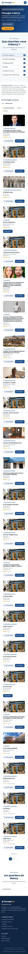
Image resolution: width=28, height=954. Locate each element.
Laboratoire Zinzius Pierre (11, 252)
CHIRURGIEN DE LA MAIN (9, 470)
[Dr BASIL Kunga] (14, 182)
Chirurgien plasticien (6, 922)
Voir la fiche (19, 141)
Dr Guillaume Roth (9, 162)
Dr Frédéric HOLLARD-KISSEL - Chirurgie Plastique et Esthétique (14, 131)
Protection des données (9, 949)
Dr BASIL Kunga (8, 192)
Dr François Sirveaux (9, 656)
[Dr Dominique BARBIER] (14, 738)
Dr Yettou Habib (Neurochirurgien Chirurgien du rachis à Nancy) (14, 717)
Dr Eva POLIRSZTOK (9, 222)
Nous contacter (5, 940)
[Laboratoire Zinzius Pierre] (14, 242)
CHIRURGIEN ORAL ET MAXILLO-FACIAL (12, 190)
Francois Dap (7, 686)
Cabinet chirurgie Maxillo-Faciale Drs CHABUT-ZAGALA (12, 565)
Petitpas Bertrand (9, 778)
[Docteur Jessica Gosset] (14, 402)
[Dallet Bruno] (14, 828)
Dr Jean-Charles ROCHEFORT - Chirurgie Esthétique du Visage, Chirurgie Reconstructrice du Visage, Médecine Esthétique (13, 319)
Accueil (3, 20)
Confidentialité (19, 948)
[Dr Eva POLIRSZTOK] (14, 212)
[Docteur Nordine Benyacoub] (14, 432)
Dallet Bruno (7, 838)
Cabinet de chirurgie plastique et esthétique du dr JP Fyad (14, 351)
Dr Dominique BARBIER (10, 748)
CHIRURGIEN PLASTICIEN (9, 128)
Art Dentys (6, 808)
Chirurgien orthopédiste (7, 919)
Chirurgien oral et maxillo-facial (9, 928)
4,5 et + (6, 111)
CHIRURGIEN (7, 220)
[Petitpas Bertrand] (14, 768)
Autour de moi (8, 28)
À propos (3, 936)
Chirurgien (9, 2)
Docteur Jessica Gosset (11, 413)
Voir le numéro (9, 141)
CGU (14, 948)
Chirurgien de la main (6, 926)
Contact (22, 949)
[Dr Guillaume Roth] (14, 152)
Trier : (3, 103)
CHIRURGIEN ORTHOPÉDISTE (10, 160)
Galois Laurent (8, 626)
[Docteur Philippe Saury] (14, 524)
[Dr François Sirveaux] (14, 646)
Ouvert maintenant (9, 108)
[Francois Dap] (14, 676)
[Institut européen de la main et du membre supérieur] (14, 463)
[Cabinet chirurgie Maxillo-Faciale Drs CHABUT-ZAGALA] (14, 554)
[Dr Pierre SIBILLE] (14, 586)
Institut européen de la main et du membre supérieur (13, 473)
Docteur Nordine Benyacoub (12, 443)
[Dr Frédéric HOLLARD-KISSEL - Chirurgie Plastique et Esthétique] (14, 120)
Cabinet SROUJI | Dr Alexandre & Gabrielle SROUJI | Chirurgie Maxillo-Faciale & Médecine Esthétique (13, 285)
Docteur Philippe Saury (10, 535)
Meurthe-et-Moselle (11, 20)
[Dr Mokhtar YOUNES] (14, 372)
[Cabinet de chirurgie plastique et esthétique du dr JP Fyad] (14, 341)
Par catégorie (8, 24)
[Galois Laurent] (14, 616)
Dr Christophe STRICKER (10, 504)
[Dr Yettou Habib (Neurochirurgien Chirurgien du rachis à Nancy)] (14, 706)
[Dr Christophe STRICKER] (14, 494)
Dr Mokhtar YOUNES (9, 383)
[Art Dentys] (14, 798)
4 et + (20, 108)
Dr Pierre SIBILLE (8, 596)
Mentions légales (5, 938)
